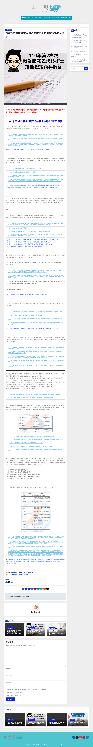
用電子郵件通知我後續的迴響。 (14, 692)
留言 (7, 648)
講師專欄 (24, 17)
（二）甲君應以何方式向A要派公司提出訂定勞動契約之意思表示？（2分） (28, 315)
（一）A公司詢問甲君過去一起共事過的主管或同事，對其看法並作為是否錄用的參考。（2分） (33, 436)
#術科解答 (27, 37)
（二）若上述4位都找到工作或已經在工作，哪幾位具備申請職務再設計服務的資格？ (31, 398)
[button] (35, 135)
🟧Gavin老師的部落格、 (12, 572)
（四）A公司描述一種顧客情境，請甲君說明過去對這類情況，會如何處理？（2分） (30, 446)
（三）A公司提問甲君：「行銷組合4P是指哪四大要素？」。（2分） (26, 443)
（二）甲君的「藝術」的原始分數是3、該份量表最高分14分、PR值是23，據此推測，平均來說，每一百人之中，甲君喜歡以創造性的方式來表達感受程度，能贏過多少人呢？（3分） (35, 542)
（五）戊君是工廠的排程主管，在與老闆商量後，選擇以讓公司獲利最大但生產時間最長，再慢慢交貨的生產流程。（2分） (36, 366)
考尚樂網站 (64, 17)
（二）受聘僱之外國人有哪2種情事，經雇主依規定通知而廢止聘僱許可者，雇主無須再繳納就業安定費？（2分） (35, 139)
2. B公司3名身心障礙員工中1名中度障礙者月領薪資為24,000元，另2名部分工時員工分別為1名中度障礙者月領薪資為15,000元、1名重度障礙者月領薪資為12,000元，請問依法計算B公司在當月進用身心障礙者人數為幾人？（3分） (36, 276)
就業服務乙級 (47, 17)
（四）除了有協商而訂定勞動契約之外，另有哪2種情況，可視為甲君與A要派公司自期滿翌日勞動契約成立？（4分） (35, 323)
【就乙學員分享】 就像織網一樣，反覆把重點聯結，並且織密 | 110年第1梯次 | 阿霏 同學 (79, 36)
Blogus (57, 745)
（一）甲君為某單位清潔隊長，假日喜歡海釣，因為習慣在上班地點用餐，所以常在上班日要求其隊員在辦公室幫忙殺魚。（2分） (36, 348)
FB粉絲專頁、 (22, 572)
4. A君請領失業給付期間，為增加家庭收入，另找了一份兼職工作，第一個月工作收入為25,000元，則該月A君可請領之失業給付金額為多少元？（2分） (36, 235)
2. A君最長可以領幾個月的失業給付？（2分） (21, 228)
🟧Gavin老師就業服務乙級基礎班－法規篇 (17, 574)
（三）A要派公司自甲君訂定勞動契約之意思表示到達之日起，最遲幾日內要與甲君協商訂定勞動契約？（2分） (35, 319)
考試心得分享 (55, 17)
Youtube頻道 (29, 572)
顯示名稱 (8, 669)
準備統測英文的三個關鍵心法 (78, 51)
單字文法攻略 (38, 17)
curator (53, 633)
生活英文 (30, 17)
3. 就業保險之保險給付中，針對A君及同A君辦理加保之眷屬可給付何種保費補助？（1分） (32, 231)
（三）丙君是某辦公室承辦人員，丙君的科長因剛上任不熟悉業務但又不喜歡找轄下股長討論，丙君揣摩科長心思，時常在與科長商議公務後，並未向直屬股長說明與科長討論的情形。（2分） (36, 357)
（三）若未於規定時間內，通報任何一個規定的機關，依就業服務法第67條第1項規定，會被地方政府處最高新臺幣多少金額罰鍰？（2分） (35, 176)
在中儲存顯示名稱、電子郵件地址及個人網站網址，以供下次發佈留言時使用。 (27, 689)
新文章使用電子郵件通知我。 (14, 695)
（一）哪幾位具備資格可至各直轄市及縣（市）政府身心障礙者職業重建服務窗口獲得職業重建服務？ (35, 394)
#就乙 (23, 37)
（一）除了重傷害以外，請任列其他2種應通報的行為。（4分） (25, 168)
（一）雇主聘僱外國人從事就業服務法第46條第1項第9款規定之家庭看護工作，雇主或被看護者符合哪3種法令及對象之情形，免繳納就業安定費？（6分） (36, 135)
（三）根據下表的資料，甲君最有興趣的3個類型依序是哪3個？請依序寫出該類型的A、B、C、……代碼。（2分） (35, 547)
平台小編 (11, 37)
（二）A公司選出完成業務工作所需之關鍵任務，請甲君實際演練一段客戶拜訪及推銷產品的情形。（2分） (36, 439)
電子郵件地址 (9, 675)
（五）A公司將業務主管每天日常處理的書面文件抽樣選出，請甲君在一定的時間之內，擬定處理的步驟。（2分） (35, 450)
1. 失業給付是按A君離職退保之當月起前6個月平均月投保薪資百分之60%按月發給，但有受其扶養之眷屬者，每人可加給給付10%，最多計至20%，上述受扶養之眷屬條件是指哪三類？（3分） (35, 224)
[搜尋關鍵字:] (77, 68)
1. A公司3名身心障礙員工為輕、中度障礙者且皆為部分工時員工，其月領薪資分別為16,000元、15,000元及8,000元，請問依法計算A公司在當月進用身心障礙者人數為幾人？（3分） (35, 271)
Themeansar (64, 745)
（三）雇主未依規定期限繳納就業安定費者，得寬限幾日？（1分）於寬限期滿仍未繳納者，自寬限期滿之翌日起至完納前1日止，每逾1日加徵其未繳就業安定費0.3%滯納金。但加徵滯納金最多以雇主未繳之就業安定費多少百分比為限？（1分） (36, 144)
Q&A (70, 17)
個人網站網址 (9, 682)
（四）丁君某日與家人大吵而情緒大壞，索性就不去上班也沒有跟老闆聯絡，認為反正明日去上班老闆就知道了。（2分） (36, 361)
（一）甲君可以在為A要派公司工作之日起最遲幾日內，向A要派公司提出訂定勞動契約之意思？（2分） (35, 312)
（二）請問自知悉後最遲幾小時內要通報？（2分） (22, 172)
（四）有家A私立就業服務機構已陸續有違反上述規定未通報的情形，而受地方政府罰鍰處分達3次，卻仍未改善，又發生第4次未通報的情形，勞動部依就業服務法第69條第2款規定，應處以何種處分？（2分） (35, 180)
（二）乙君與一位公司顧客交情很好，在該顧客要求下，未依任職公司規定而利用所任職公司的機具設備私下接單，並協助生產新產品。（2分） (36, 352)
